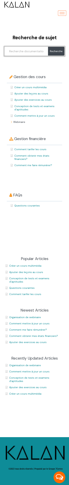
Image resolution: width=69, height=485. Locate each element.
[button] (59, 477)
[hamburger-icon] (62, 13)
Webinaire (19, 122)
